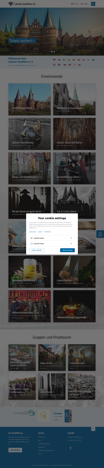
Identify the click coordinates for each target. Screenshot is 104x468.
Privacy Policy (32, 231)
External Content (39, 243)
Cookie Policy (47, 231)
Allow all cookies (67, 250)
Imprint (40, 231)
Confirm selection (37, 250)
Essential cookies (39, 238)
